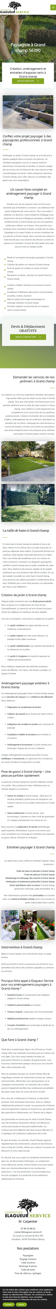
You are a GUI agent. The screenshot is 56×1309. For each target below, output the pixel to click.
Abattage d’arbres (28, 1266)
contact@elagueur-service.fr (28, 1232)
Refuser (21, 1304)
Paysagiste (28, 1255)
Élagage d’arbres (28, 1259)
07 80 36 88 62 (28, 1228)
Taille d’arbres (28, 1262)
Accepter (8, 1304)
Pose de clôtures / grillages (28, 1273)
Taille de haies (28, 1269)
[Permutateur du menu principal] (53, 7)
